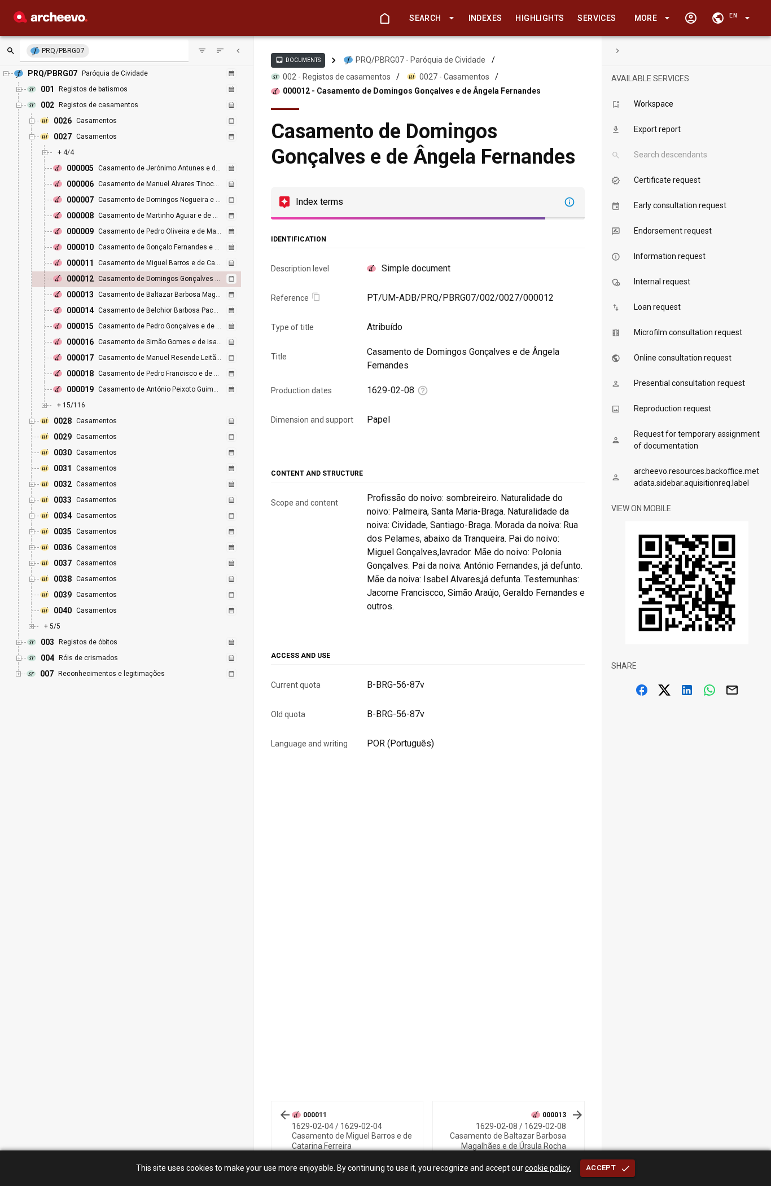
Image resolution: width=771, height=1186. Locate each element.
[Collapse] (238, 51)
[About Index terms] (569, 202)
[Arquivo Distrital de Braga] (50, 19)
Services (596, 18)
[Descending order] (220, 51)
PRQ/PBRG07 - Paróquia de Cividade (420, 59)
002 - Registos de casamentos (337, 76)
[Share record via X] (664, 690)
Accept (601, 1167)
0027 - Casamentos (454, 76)
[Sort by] (202, 51)
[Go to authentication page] (691, 18)
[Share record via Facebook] (641, 690)
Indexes (485, 18)
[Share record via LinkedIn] (687, 690)
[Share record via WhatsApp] (709, 690)
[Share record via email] (732, 690)
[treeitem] (148, 279)
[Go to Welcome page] (384, 18)
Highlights (539, 18)
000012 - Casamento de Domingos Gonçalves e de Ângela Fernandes (412, 90)
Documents (298, 60)
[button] (429, 18)
